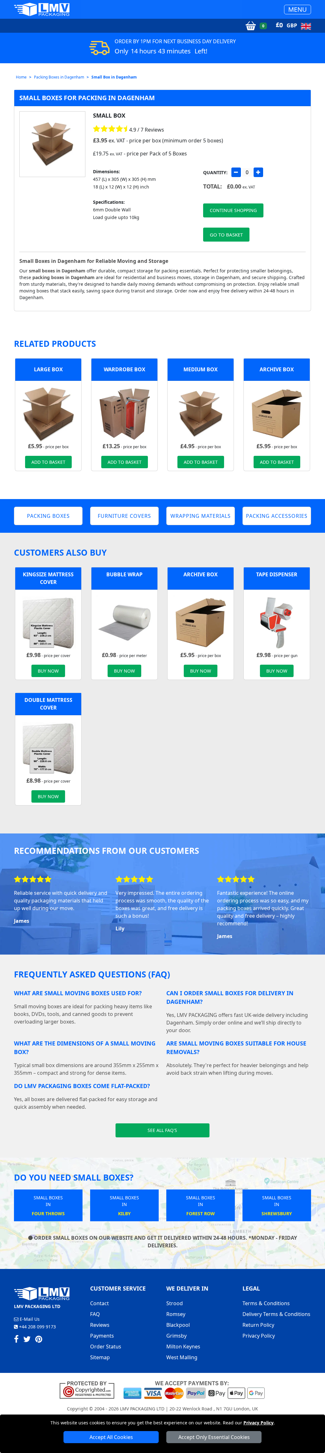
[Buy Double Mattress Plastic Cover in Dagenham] (48, 747)
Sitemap (100, 1357)
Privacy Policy (258, 1423)
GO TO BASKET (226, 234)
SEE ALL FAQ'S (162, 1130)
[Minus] (236, 172)
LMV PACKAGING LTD (142, 1409)
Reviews (99, 1324)
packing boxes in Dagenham (63, 277)
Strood (174, 1303)
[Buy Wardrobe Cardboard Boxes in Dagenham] (124, 413)
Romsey (175, 1314)
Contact (99, 1303)
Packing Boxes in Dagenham (59, 77)
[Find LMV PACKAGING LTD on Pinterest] (38, 1340)
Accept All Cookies (111, 1437)
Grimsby (176, 1335)
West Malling (181, 1357)
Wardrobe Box (124, 369)
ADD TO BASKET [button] (48, 462)
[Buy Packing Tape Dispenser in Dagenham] (277, 622)
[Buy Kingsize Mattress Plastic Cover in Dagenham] (48, 622)
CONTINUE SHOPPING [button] (233, 210)
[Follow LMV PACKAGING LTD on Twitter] (27, 1340)
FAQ (95, 1314)
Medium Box (200, 369)
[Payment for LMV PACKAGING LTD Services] (194, 1389)
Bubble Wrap (124, 574)
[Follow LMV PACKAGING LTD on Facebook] (16, 1340)
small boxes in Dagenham (57, 271)
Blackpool (178, 1324)
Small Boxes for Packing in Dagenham (87, 97)
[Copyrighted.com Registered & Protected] (90, 1389)
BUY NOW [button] (48, 671)
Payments (102, 1335)
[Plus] (258, 172)
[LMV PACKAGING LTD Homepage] (42, 9)
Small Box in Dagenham (114, 77)
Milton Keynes (183, 1346)
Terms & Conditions (266, 1303)
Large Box (48, 369)
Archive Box (277, 369)
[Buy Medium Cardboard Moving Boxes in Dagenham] (201, 413)
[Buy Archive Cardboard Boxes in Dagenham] (277, 413)
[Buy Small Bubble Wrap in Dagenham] (124, 622)
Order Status (105, 1346)
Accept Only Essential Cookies (214, 1437)
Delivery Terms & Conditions (276, 1314)
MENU (297, 9)
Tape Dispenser (276, 574)
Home (21, 77)
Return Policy (258, 1324)
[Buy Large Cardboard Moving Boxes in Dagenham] (48, 413)
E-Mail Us (29, 1319)
